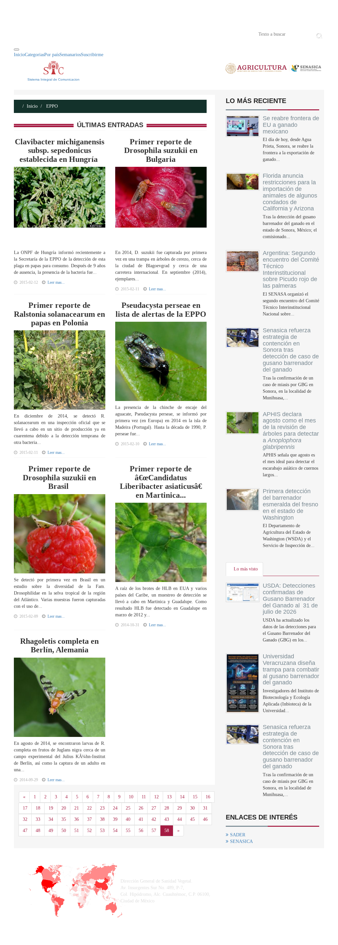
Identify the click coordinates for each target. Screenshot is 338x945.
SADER (237, 834)
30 (192, 808)
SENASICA (241, 841)
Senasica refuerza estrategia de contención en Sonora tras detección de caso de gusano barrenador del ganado (291, 350)
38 (102, 819)
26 (141, 808)
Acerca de (50, 33)
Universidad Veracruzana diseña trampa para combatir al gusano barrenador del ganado (291, 669)
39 (115, 819)
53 (102, 830)
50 (63, 830)
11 (144, 796)
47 (25, 830)
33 (38, 819)
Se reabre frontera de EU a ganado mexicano (291, 125)
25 (128, 808)
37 (89, 819)
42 (154, 819)
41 (141, 819)
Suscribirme (92, 54)
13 (169, 796)
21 (76, 808)
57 (154, 830)
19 (51, 808)
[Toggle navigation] (16, 50)
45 (192, 819)
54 (115, 830)
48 (38, 830)
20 (63, 808)
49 (51, 830)
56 (141, 830)
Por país (51, 54)
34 (51, 819)
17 (25, 808)
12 (156, 796)
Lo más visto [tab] (246, 568)
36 (76, 819)
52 (89, 830)
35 (63, 819)
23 (102, 808)
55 (128, 830)
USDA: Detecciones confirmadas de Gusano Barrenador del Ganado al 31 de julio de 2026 (290, 598)
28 (166, 808)
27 (154, 808)
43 (166, 819)
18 (38, 808)
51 (76, 830)
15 (195, 796)
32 (25, 819)
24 (115, 808)
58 (166, 830)
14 (182, 796)
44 (179, 819)
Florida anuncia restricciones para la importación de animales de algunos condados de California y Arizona (290, 192)
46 (205, 819)
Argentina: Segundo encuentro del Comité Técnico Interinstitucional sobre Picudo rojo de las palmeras (291, 269)
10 (131, 796)
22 (89, 808)
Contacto (82, 33)
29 (179, 808)
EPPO (51, 106)
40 (128, 819)
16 (208, 796)
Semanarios (70, 54)
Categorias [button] (34, 54)
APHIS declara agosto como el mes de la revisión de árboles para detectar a (291, 430)
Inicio (24, 33)
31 (205, 808)
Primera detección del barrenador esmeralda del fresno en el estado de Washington (290, 504)
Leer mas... (56, 282)
